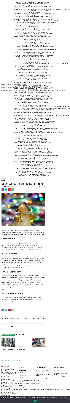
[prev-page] (2, 352)
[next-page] (4, 352)
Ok (35, 400)
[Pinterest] (9, 189)
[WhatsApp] (12, 189)
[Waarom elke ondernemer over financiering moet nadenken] (8, 342)
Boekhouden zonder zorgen (37, 348)
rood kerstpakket (19, 284)
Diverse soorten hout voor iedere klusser (60, 373)
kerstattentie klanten (37, 282)
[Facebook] (3, 189)
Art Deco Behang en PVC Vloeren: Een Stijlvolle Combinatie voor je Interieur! (61, 378)
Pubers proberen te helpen (59, 370)
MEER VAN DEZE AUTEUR (21, 334)
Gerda (5, 186)
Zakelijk (6, 178)
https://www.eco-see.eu (15, 328)
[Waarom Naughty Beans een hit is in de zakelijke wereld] (23, 342)
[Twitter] (6, 189)
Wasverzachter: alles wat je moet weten (10, 318)
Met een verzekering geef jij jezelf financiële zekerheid (42, 371)
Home (3, 178)
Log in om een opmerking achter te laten (11, 360)
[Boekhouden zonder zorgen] (38, 342)
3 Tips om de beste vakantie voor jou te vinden (43, 375)
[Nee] (68, 399)
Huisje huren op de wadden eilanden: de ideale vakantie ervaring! (35, 319)
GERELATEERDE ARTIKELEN (8, 334)
